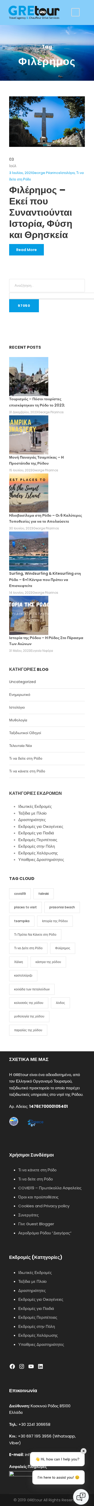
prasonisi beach (62, 907)
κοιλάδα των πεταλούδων (32, 989)
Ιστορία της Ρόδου (55, 921)
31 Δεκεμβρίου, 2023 (23, 412)
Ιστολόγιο (67, 172)
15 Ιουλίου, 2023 (20, 470)
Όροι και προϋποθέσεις (38, 1197)
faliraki (43, 893)
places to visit (25, 907)
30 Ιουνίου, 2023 (21, 528)
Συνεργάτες (28, 1215)
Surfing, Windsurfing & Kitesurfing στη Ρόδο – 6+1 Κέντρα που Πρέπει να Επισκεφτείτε (45, 580)
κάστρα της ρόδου (48, 962)
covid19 (20, 893)
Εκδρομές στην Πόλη (36, 846)
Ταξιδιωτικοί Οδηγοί (25, 732)
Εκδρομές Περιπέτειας (37, 839)
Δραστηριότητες (32, 819)
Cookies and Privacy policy (43, 1206)
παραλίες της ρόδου (28, 1030)
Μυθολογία (18, 720)
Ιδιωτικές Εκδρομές (35, 806)
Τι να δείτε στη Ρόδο (25, 758)
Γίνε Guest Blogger (36, 1224)
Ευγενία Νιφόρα (42, 650)
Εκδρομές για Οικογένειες (40, 826)
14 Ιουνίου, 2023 (20, 592)
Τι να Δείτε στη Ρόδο (28, 948)
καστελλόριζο (23, 975)
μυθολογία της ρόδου (29, 1016)
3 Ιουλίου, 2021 (20, 172)
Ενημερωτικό (19, 694)
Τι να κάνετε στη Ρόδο (27, 771)
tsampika (22, 921)
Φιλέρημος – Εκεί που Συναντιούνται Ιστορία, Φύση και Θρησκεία (40, 212)
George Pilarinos (46, 172)
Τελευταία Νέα (20, 745)
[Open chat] (81, 1497)
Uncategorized (22, 681)
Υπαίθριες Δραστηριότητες (41, 859)
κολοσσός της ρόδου (28, 1003)
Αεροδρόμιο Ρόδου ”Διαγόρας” (45, 1233)
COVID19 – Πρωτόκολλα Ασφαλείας (49, 1188)
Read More (26, 249)
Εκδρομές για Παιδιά (36, 833)
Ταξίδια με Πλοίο (32, 813)
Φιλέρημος (62, 948)
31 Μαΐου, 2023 (20, 650)
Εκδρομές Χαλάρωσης (38, 853)
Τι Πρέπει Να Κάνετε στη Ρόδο (35, 934)
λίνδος (60, 1003)
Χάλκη (18, 962)
